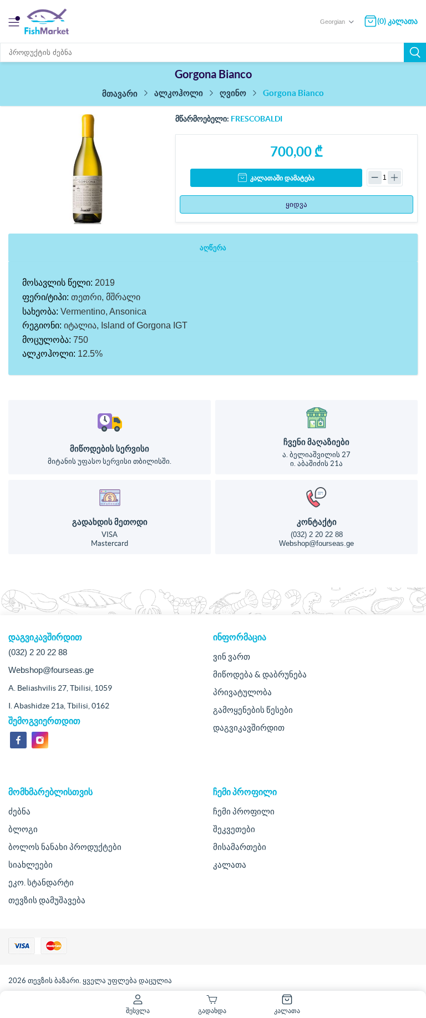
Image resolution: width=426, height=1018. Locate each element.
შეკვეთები (234, 829)
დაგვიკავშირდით (249, 727)
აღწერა (213, 247)
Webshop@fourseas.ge (316, 543)
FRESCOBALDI (256, 118)
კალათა (229, 864)
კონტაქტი (317, 521)
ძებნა (415, 52)
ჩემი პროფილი (244, 811)
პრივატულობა (242, 692)
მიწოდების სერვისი (109, 448)
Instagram (40, 740)
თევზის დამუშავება (46, 900)
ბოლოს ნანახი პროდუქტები (64, 847)
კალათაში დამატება (282, 178)
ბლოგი (23, 829)
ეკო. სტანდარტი (41, 882)
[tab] (213, 247)
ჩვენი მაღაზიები (316, 442)
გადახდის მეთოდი (110, 521)
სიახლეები (30, 864)
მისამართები (239, 847)
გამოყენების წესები (253, 710)
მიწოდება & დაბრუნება (260, 674)
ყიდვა (296, 204)
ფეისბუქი (18, 740)
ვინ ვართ (231, 656)
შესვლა (138, 1010)
